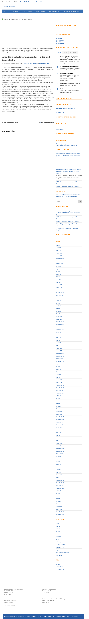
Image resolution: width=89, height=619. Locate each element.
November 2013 (60, 451)
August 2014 (59, 427)
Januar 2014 (59, 446)
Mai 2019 (58, 277)
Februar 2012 (59, 506)
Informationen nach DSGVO (63, 616)
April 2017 (58, 343)
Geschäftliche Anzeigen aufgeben (29, 2)
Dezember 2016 (60, 353)
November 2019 (60, 261)
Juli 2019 (58, 271)
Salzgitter (46, 63)
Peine (57, 523)
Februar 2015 (59, 411)
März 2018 (58, 314)
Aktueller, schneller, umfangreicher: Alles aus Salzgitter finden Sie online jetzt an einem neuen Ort (68, 171)
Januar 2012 (59, 509)
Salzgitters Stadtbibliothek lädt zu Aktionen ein (67, 186)
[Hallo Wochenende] (9, 6)
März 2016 (58, 377)
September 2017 (60, 329)
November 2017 (60, 324)
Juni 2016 (58, 369)
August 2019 (59, 269)
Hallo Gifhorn (40, 11)
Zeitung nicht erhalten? (71, 11)
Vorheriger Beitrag (11, 122)
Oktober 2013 (59, 454)
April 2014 (58, 438)
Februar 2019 (59, 285)
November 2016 (60, 356)
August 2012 (59, 490)
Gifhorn (57, 539)
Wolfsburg (58, 542)
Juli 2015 (58, 398)
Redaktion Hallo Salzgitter (31, 63)
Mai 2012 (58, 498)
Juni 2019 (58, 274)
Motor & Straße (60, 547)
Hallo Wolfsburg (54, 11)
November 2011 (60, 514)
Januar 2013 (59, 477)
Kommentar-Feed (60, 569)
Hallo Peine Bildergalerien (62, 552)
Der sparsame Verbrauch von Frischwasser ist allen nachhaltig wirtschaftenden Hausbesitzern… (69, 77)
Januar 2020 (59, 256)
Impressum (75, 616)
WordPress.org (59, 572)
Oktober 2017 (59, 327)
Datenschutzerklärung (48, 616)
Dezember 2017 (60, 321)
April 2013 (58, 469)
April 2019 (58, 279)
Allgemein (58, 550)
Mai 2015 (58, 403)
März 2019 (58, 282)
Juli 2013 (58, 461)
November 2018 (60, 292)
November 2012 (60, 483)
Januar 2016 (59, 382)
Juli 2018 (58, 303)
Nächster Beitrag (45, 122)
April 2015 (58, 406)
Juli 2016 (58, 366)
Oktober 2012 (59, 485)
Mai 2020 (58, 245)
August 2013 (59, 459)
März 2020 (58, 250)
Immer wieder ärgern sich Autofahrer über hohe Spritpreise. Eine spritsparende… (70, 68)
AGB (39, 616)
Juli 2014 (58, 430)
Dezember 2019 (60, 258)
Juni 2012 (58, 496)
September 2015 (60, 393)
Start (5, 11)
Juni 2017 (58, 337)
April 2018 (58, 311)
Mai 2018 (58, 308)
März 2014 (58, 440)
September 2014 (60, 425)
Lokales (41, 63)
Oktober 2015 (59, 390)
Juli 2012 (58, 493)
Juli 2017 (58, 335)
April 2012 (58, 501)
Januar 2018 (59, 319)
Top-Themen (59, 555)
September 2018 (60, 298)
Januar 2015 (59, 414)
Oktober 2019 (59, 263)
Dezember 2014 (60, 417)
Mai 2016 (58, 372)
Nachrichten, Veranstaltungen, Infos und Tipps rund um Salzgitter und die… (70, 59)
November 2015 (60, 388)
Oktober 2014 (59, 422)
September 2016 (60, 361)
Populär (59, 52)
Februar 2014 (59, 443)
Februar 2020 (59, 253)
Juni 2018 (58, 306)
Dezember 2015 (60, 385)
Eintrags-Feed (59, 566)
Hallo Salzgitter (27, 11)
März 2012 (58, 504)
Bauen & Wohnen (60, 544)
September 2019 (60, 266)
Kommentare (73, 52)
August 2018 (59, 300)
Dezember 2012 (60, 480)
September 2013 (60, 456)
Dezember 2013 (60, 448)
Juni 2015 (58, 401)
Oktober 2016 (59, 358)
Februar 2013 (59, 475)
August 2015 (59, 395)
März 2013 (58, 472)
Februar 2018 (59, 316)
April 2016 (58, 374)
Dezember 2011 (60, 512)
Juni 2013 (58, 464)
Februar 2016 (59, 380)
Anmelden (58, 564)
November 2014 (60, 419)
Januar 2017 (59, 351)
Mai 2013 (58, 467)
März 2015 (58, 409)
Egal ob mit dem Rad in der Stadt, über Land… (70, 84)
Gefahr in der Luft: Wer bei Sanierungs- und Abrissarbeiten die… (70, 90)
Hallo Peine (14, 11)
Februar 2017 (59, 348)
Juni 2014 (58, 432)
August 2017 (59, 332)
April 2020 (58, 248)
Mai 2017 (58, 340)
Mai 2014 (58, 435)
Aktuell (65, 52)
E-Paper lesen (44, 2)
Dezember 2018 (60, 290)
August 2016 (59, 364)
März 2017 (58, 345)
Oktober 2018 (59, 295)
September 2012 (60, 488)
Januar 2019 (59, 287)
